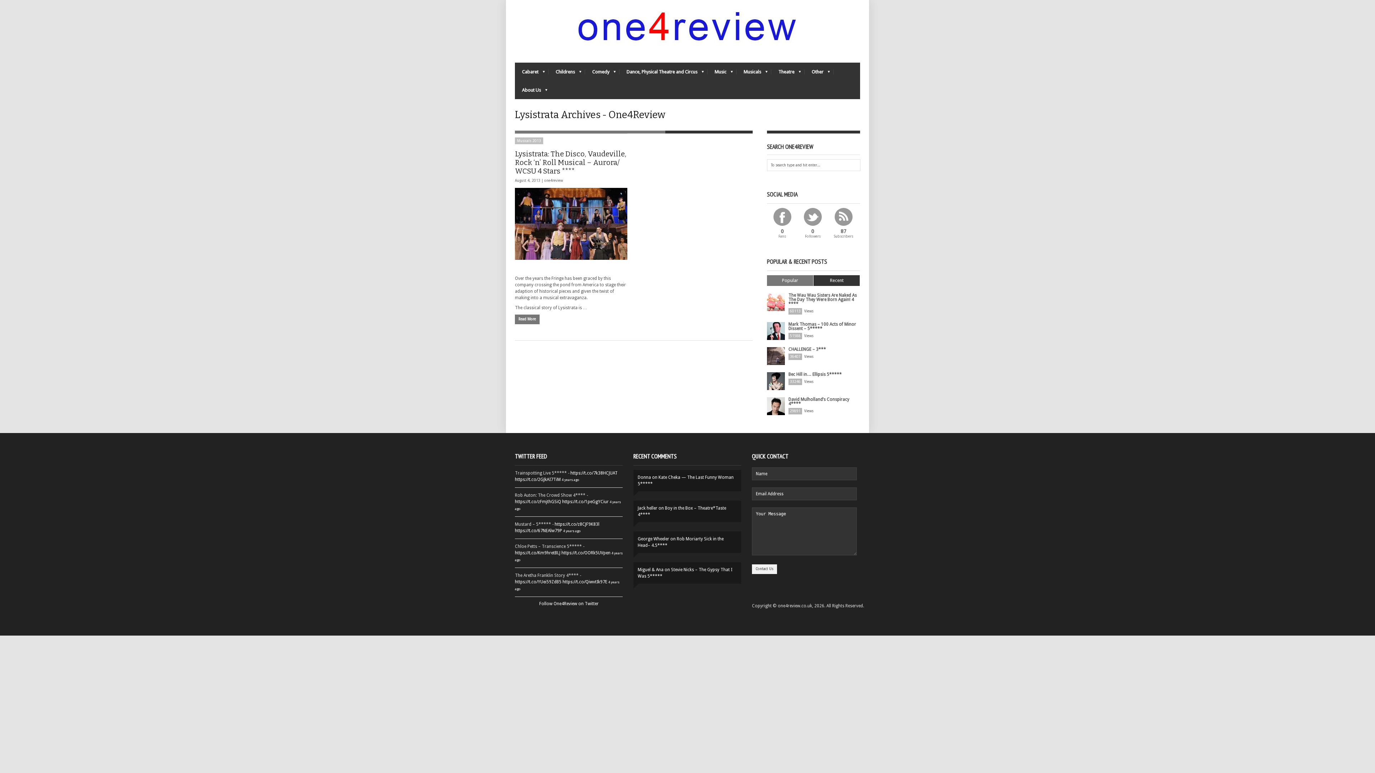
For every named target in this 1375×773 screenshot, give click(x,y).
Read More (527, 319)
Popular (790, 280)
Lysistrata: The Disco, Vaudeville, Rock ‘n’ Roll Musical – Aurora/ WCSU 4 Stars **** (570, 162)
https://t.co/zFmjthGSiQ (538, 501)
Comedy (597, 73)
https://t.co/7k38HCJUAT (594, 473)
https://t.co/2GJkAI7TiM (538, 479)
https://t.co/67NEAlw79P (538, 530)
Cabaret (527, 73)
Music (717, 73)
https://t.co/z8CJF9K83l (577, 524)
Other (814, 73)
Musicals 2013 (529, 141)
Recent (837, 280)
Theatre (783, 73)
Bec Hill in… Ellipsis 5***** (815, 374)
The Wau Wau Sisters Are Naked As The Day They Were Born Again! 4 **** (822, 299)
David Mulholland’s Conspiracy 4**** (818, 401)
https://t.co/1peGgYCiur (585, 501)
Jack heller (647, 508)
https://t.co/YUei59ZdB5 (538, 581)
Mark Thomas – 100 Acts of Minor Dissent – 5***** (822, 326)
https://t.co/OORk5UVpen (586, 552)
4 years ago (570, 480)
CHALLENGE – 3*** (807, 349)
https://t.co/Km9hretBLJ (537, 552)
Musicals (749, 73)
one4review (553, 181)
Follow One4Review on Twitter (569, 603)
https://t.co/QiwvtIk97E (585, 581)
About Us (528, 91)
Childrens (562, 73)
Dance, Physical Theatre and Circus (658, 73)
